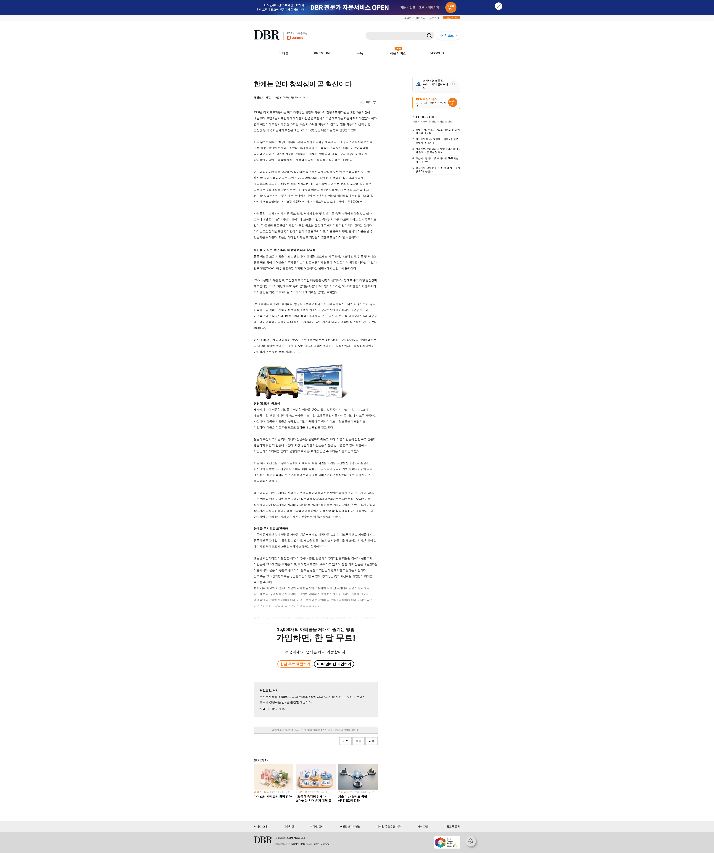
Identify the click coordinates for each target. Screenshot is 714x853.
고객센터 (434, 17)
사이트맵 (422, 826)
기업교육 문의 (451, 17)
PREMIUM (322, 53)
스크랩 (375, 103)
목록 (358, 741)
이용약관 (289, 826)
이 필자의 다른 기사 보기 (273, 708)
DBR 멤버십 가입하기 (334, 664)
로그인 (407, 17)
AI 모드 (449, 35)
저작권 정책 (317, 826)
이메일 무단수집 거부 (389, 826)
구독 (359, 53)
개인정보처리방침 (350, 826)
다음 (371, 741)
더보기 (362, 102)
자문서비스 (398, 53)
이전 (345, 741)
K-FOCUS (436, 53)
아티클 (284, 53)
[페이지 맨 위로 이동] (472, 842)
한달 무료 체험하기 (295, 664)
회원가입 (420, 17)
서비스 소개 (261, 826)
